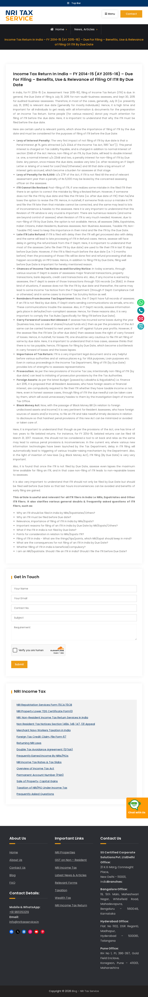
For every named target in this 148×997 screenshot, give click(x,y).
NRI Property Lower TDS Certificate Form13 (45, 711)
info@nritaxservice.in (24, 922)
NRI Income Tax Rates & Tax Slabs (39, 762)
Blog (12, 875)
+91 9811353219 (19, 912)
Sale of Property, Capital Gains (37, 781)
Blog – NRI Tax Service (85, 991)
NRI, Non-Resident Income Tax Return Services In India (52, 717)
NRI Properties (65, 852)
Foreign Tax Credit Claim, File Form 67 (41, 737)
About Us (15, 860)
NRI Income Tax (66, 868)
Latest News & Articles (70, 875)
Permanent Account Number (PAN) (40, 775)
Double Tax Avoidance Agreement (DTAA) (45, 749)
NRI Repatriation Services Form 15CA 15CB (44, 705)
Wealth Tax (63, 898)
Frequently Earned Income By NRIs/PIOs (42, 756)
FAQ (12, 883)
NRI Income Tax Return (71, 905)
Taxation (61, 890)
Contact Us (17, 868)
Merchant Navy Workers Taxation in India (44, 730)
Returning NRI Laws (29, 743)
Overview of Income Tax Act (35, 768)
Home (13, 852)
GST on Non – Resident (71, 860)
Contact (131, 14)
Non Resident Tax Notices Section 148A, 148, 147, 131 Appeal (56, 724)
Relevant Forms (66, 883)
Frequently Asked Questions (35, 794)
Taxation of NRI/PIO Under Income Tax (42, 787)
